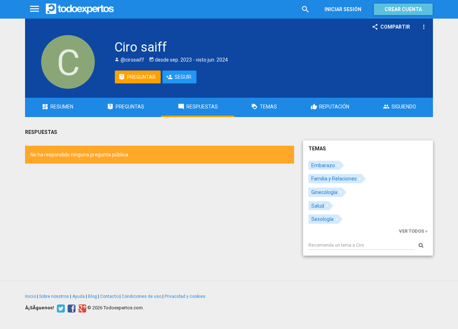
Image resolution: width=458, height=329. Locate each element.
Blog (92, 296)
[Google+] (81, 308)
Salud (317, 206)
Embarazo (323, 165)
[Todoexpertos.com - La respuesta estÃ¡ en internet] (79, 9)
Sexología (322, 219)
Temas (317, 148)
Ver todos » (413, 231)
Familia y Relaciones (334, 179)
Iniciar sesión (343, 9)
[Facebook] (70, 308)
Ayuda (78, 296)
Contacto (109, 296)
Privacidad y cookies (185, 296)
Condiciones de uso (141, 296)
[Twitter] (60, 308)
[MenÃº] (34, 9)
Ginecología (324, 192)
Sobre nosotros (54, 296)
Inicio (30, 296)
